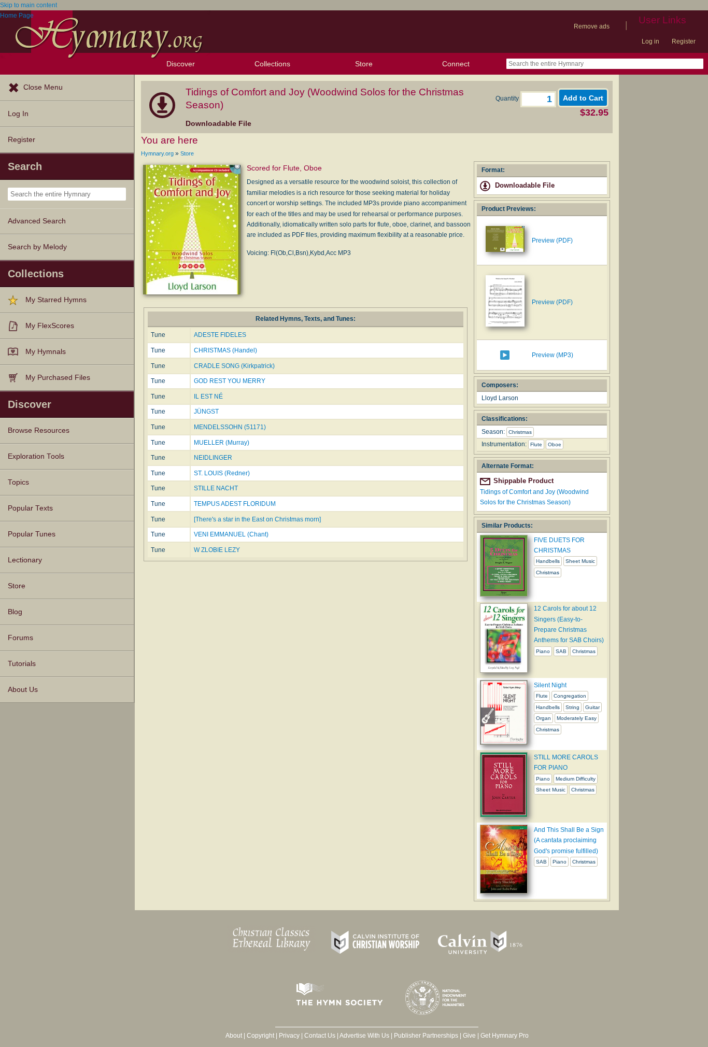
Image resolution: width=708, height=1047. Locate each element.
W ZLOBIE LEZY (217, 550)
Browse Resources (38, 430)
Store (364, 64)
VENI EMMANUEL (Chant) (231, 534)
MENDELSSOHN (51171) (230, 427)
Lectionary (25, 560)
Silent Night (550, 685)
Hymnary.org (157, 153)
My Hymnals (45, 352)
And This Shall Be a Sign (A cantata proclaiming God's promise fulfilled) (569, 840)
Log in (650, 41)
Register (684, 41)
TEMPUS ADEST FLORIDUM (235, 503)
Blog (15, 612)
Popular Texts (30, 508)
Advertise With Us (364, 1035)
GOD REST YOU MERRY (229, 381)
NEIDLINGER (213, 457)
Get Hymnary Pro (504, 1035)
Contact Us (319, 1035)
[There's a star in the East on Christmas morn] (257, 519)
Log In (18, 114)
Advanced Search (37, 221)
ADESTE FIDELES (220, 334)
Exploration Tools (36, 456)
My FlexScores (49, 326)
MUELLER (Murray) (221, 442)
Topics (18, 482)
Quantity (507, 98)
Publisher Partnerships (426, 1035)
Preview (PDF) (552, 240)
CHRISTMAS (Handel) (225, 350)
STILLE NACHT (216, 488)
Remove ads (592, 26)
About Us (23, 690)
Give (469, 1035)
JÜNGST (206, 411)
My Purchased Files (57, 377)
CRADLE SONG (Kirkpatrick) (234, 366)
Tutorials (22, 664)
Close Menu (43, 87)
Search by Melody (37, 247)
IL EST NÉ (208, 396)
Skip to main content (28, 5)
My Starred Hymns (56, 300)
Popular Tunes (31, 534)
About (233, 1035)
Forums (20, 638)
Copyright (260, 1035)
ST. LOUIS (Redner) (222, 473)
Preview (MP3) (552, 355)
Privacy (289, 1035)
